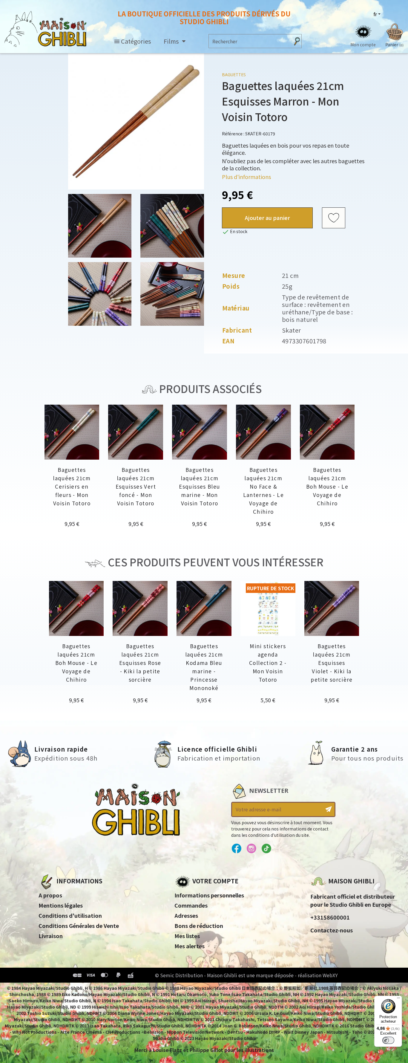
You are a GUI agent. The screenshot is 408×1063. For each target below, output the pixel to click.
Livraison (51, 936)
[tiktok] (266, 848)
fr (375, 14)
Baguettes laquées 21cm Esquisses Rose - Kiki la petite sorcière (140, 662)
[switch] (388, 1040)
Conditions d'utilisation (70, 915)
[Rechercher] (296, 41)
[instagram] (251, 848)
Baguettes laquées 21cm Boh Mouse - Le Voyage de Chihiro (327, 486)
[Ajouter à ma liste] (333, 217)
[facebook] (236, 848)
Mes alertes (189, 946)
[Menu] (398, 999)
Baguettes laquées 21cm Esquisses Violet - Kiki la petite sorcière (332, 662)
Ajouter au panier (267, 217)
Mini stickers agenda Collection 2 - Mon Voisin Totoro (267, 662)
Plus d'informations (246, 177)
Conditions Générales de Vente (79, 925)
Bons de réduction (198, 925)
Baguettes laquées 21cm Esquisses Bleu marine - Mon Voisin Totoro (199, 486)
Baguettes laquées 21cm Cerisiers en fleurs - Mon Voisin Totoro (72, 486)
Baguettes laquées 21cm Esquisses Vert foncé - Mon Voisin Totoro (136, 486)
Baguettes (234, 74)
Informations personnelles (209, 895)
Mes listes (187, 936)
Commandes (191, 905)
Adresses (186, 915)
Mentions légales (61, 905)
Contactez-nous (331, 930)
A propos (50, 895)
